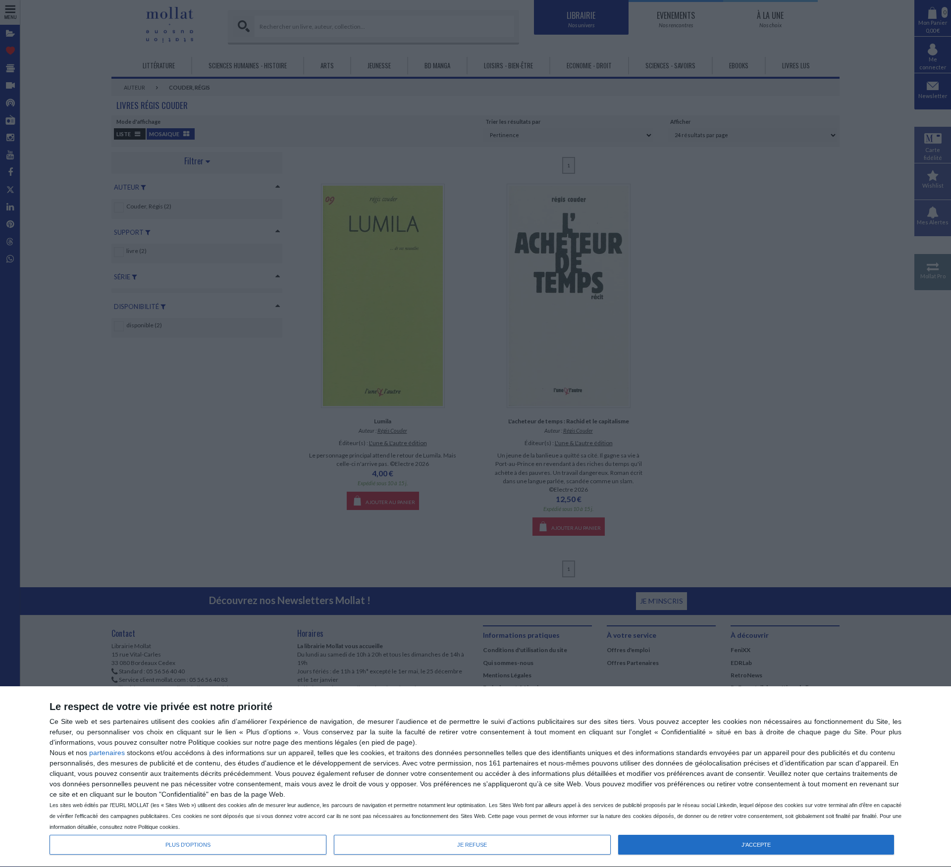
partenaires (107, 752)
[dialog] (475, 777)
